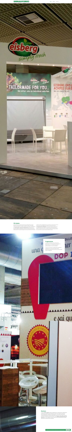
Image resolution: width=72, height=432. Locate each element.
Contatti (57, 1)
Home (51, 1)
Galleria (54, 1)
